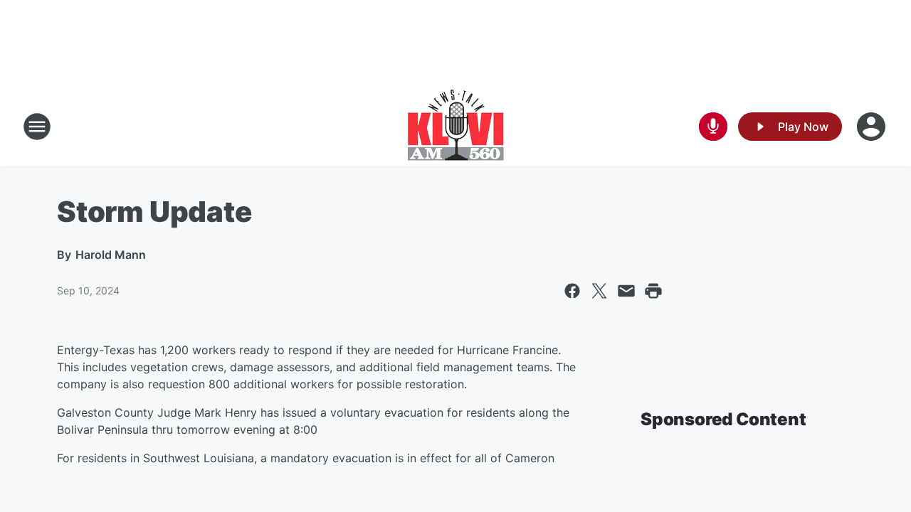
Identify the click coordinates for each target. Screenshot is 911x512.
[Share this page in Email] (626, 291)
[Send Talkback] (713, 126)
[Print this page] (653, 291)
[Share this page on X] (599, 291)
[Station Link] (456, 127)
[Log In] (872, 126)
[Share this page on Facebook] (572, 291)
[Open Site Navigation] (37, 126)
